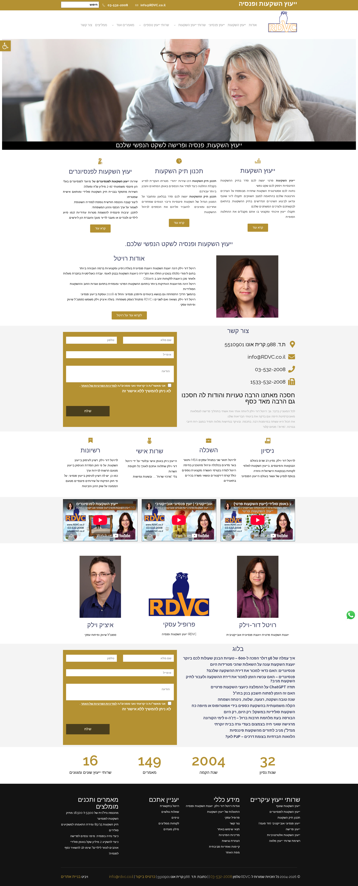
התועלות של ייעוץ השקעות (223, 811)
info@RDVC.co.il (153, 5)
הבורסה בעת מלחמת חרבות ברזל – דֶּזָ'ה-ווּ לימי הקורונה (249, 718)
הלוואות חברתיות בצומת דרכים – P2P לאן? (260, 736)
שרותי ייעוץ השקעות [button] (192, 25)
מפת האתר (233, 852)
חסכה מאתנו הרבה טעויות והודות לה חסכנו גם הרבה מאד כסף (238, 398)
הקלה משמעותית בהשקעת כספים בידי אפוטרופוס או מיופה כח (243, 705)
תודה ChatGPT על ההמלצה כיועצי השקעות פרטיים (253, 687)
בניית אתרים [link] (71, 876)
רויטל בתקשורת (169, 806)
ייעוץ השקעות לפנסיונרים (285, 811)
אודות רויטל (129, 258)
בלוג (238, 648)
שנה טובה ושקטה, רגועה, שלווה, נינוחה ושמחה (256, 699)
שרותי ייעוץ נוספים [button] (156, 25)
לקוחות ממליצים (168, 823)
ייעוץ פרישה (293, 829)
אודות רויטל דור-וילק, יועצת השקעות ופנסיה (213, 806)
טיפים (175, 817)
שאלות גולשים (170, 811)
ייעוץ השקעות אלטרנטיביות (283, 835)
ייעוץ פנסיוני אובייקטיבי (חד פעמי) (279, 823)
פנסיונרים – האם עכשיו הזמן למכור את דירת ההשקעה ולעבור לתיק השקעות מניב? (240, 679)
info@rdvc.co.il (121, 876)
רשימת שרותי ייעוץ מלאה (284, 840)
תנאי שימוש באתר (228, 829)
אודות (253, 25)
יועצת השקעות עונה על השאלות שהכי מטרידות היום (252, 664)
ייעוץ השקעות (237, 25)
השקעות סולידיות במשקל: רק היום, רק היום (259, 712)
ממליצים (101, 25)
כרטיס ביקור (145, 876)
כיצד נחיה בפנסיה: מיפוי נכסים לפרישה (94, 836)
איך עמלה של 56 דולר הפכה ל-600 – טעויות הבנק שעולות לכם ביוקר (239, 658)
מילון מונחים (171, 829)
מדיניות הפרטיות (229, 835)
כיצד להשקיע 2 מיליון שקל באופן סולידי (94, 841)
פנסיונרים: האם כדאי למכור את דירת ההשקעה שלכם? (251, 670)
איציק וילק (100, 625)
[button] (5, 45)
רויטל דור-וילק (257, 625)
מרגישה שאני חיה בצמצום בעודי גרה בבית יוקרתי (254, 724)
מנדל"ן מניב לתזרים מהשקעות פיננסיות (262, 730)
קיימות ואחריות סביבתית (224, 846)
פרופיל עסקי (179, 624)
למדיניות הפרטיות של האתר (99, 385)
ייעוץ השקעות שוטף (288, 806)
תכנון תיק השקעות (179, 171)
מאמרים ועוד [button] (125, 25)
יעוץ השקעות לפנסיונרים (100, 171)
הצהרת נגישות (231, 840)
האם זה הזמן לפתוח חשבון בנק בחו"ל (264, 693)
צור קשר (86, 25)
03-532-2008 (118, 5)
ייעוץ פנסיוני (217, 25)
